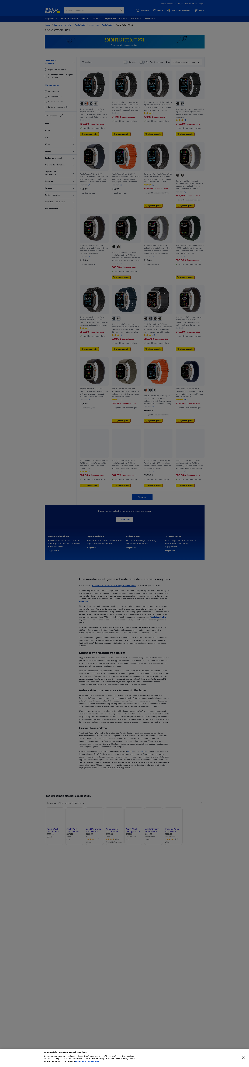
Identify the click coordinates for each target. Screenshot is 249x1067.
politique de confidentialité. (87, 1061)
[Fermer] (243, 1058)
